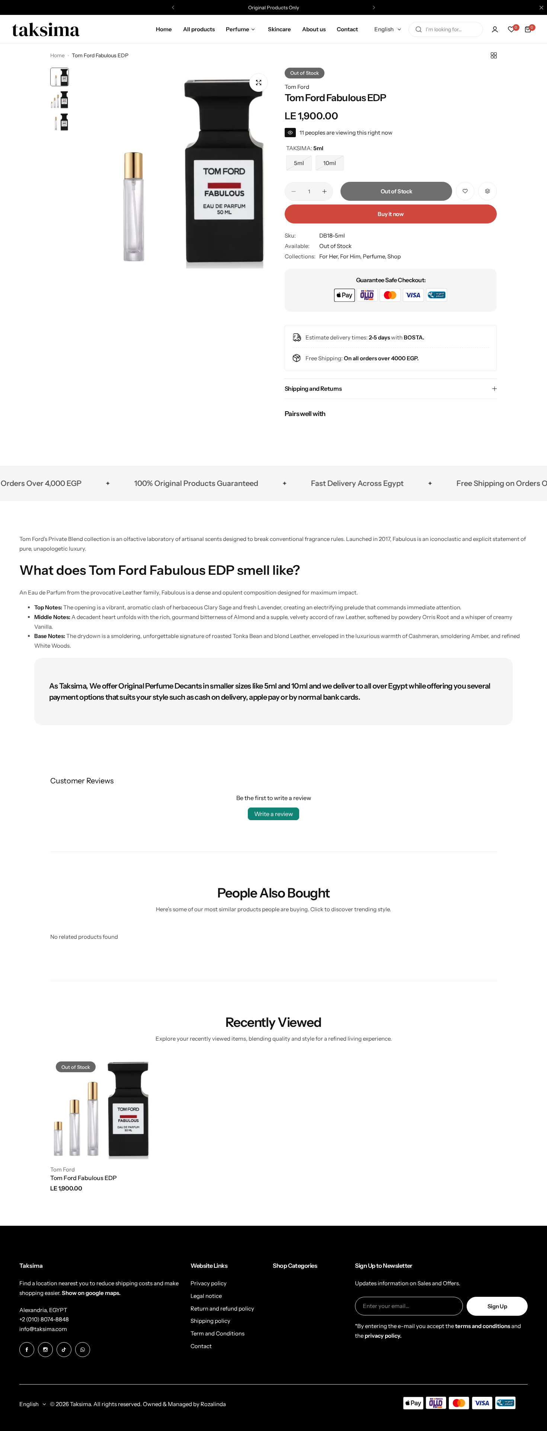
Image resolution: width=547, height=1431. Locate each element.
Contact (201, 1346)
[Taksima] (45, 29)
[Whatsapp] (82, 1349)
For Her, (329, 256)
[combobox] (446, 29)
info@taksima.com (43, 1328)
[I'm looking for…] (418, 29)
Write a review (273, 814)
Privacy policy (209, 1283)
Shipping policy (210, 1320)
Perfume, (375, 256)
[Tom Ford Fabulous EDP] (102, 1107)
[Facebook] (26, 1349)
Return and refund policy (222, 1308)
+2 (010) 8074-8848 (44, 1319)
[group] (173, 168)
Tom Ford (297, 86)
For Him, (351, 256)
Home (57, 55)
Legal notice (206, 1295)
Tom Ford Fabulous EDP (83, 1178)
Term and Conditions (217, 1333)
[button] (173, 7)
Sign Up (497, 1306)
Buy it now (390, 213)
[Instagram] (45, 1349)
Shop (394, 256)
